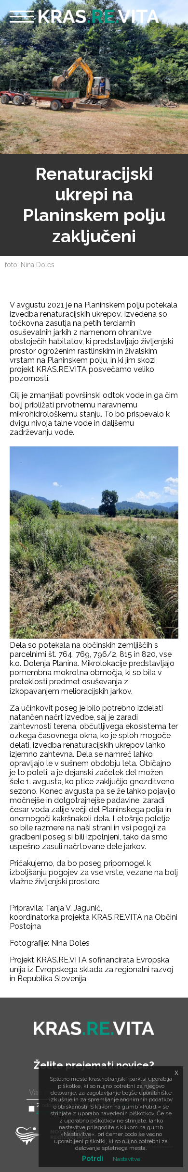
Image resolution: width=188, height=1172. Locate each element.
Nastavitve (126, 1159)
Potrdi (92, 1158)
